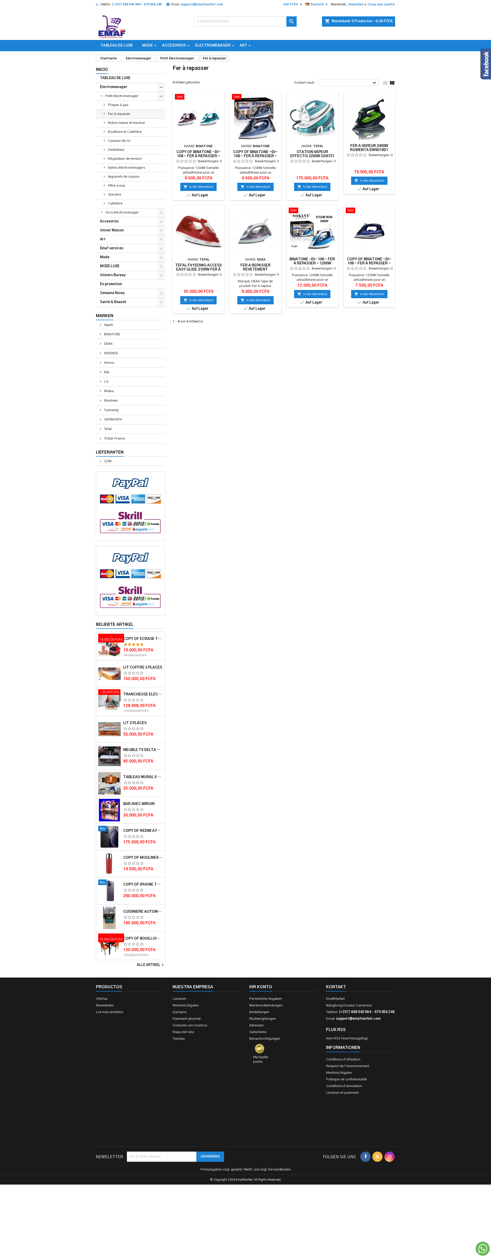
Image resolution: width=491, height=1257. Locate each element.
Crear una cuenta (381, 4)
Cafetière (115, 203)
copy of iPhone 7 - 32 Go (143, 884)
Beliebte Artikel (114, 624)
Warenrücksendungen (266, 1005)
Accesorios (174, 45)
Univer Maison (112, 230)
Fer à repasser (119, 114)
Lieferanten (110, 452)
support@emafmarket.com (202, 4)
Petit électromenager (121, 96)
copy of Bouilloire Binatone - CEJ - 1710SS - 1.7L (143, 938)
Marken (104, 316)
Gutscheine (257, 1032)
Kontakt (336, 987)
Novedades (105, 1005)
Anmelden (355, 4)
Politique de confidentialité (346, 1079)
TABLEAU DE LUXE (117, 45)
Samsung (110, 410)
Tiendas (179, 1038)
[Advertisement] (245, 1178)
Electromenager (212, 45)
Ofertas (101, 999)
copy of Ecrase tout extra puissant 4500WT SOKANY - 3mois (143, 639)
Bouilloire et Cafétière (125, 132)
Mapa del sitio (183, 1032)
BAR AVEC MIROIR (139, 804)
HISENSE (110, 353)
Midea (108, 391)
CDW (107, 461)
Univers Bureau (113, 275)
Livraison (179, 999)
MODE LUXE (109, 266)
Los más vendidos (109, 1012)
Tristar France (114, 438)
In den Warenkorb (198, 187)
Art (243, 45)
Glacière (114, 194)
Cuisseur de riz (119, 141)
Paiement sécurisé (187, 1018)
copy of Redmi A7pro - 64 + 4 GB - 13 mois (143, 831)
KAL (106, 372)
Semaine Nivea (112, 293)
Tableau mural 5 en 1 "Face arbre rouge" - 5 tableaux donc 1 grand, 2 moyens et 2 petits (143, 777)
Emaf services (111, 248)
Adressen (256, 1025)
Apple (108, 325)
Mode (147, 45)
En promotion (111, 284)
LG (105, 381)
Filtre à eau (116, 185)
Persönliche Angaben (265, 999)
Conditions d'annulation (344, 1086)
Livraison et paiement (342, 1092)
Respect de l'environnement (347, 1066)
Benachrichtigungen (264, 1038)
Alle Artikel (151, 965)
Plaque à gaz (118, 105)
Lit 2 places (135, 723)
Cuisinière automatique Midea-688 (143, 912)
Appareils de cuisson (123, 176)
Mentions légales (185, 1005)
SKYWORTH (112, 419)
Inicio (102, 70)
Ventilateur (116, 150)
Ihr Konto (260, 987)
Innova (108, 362)
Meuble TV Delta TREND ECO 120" (143, 750)
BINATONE (111, 334)
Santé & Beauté (113, 302)
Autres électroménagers (126, 167)
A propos (179, 1012)
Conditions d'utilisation (343, 1059)
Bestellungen (259, 1012)
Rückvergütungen (262, 1018)
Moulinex (110, 400)
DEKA (108, 344)
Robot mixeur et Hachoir (126, 123)
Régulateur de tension (125, 158)
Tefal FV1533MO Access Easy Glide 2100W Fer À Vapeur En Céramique (198, 269)
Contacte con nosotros (190, 1025)
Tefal (107, 429)
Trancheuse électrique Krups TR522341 (143, 694)
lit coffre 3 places (142, 667)
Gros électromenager (122, 212)
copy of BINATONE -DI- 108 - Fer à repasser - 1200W (198, 156)
